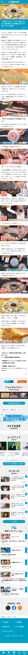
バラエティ (9, 616)
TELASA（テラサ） (21, 360)
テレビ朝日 (5, 622)
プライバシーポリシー (8, 631)
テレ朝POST (14, 2)
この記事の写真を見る (14, 403)
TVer (6, 355)
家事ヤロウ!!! (12, 366)
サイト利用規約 (20, 626)
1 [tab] (11, 460)
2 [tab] (13, 460)
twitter (8, 608)
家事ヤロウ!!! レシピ (15, 409)
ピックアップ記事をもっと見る (14, 463)
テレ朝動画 (18, 622)
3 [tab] (14, 460)
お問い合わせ (6, 626)
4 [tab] (16, 460)
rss (20, 608)
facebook (14, 608)
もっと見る (14, 521)
